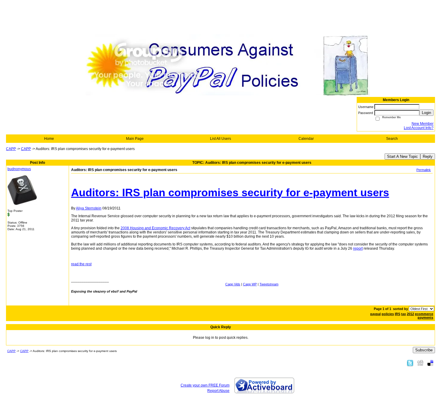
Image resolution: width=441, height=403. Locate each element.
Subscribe (424, 350)
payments (425, 317)
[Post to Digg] (420, 363)
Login (426, 112)
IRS (397, 314)
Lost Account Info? (419, 128)
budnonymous (19, 169)
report (358, 248)
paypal (375, 314)
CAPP (11, 149)
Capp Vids (232, 284)
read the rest (81, 264)
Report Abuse (218, 391)
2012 (410, 314)
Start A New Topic (402, 156)
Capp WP (250, 284)
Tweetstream (269, 284)
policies (388, 314)
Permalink (423, 170)
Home (49, 139)
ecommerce (424, 314)
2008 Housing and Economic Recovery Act (155, 228)
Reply (428, 156)
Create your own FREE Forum (205, 385)
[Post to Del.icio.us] (430, 363)
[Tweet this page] (410, 363)
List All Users (220, 139)
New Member (423, 124)
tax (403, 314)
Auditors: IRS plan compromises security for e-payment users (230, 192)
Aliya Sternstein (88, 208)
